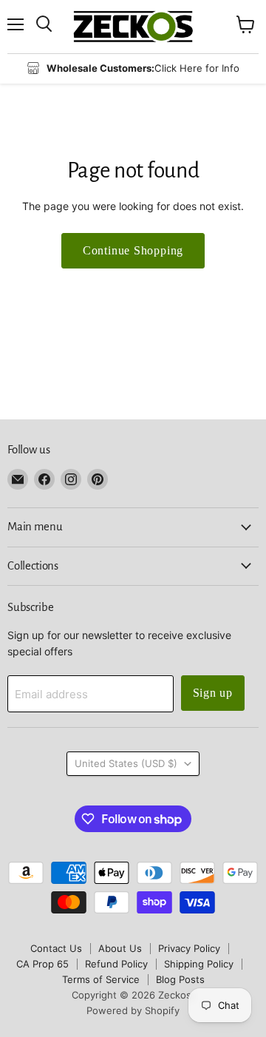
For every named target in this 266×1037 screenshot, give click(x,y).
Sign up (213, 692)
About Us (120, 948)
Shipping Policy (198, 964)
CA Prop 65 (42, 964)
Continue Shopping (133, 250)
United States (126, 763)
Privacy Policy (189, 948)
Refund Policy (116, 964)
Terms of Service (101, 979)
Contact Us (56, 948)
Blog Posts (180, 979)
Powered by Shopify (133, 1010)
